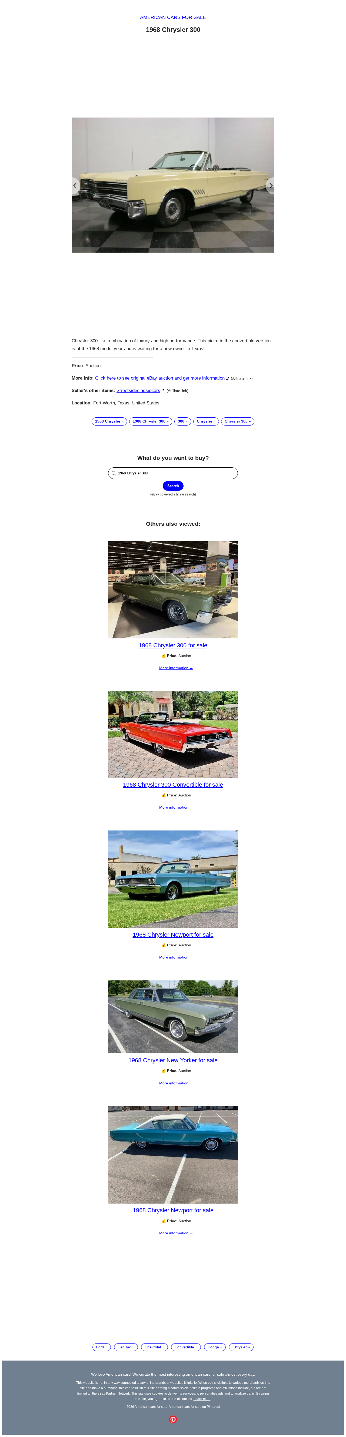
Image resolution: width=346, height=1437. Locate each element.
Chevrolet (153, 1347)
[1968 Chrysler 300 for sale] (173, 637)
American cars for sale (173, 17)
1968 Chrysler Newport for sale (173, 934)
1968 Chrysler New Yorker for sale (173, 1060)
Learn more (202, 1399)
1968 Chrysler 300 (149, 421)
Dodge (213, 1347)
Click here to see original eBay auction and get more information (160, 378)
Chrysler (204, 421)
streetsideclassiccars (138, 390)
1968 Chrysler (107, 421)
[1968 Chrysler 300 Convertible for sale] (173, 776)
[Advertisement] (173, 76)
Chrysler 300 (236, 421)
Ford (100, 1347)
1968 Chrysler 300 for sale (173, 645)
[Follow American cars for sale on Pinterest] (173, 1422)
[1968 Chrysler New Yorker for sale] (173, 1052)
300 (181, 421)
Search (173, 486)
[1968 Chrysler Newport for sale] (173, 926)
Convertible (184, 1347)
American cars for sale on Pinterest (194, 1406)
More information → (176, 668)
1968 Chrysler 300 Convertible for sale (173, 784)
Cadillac (124, 1347)
